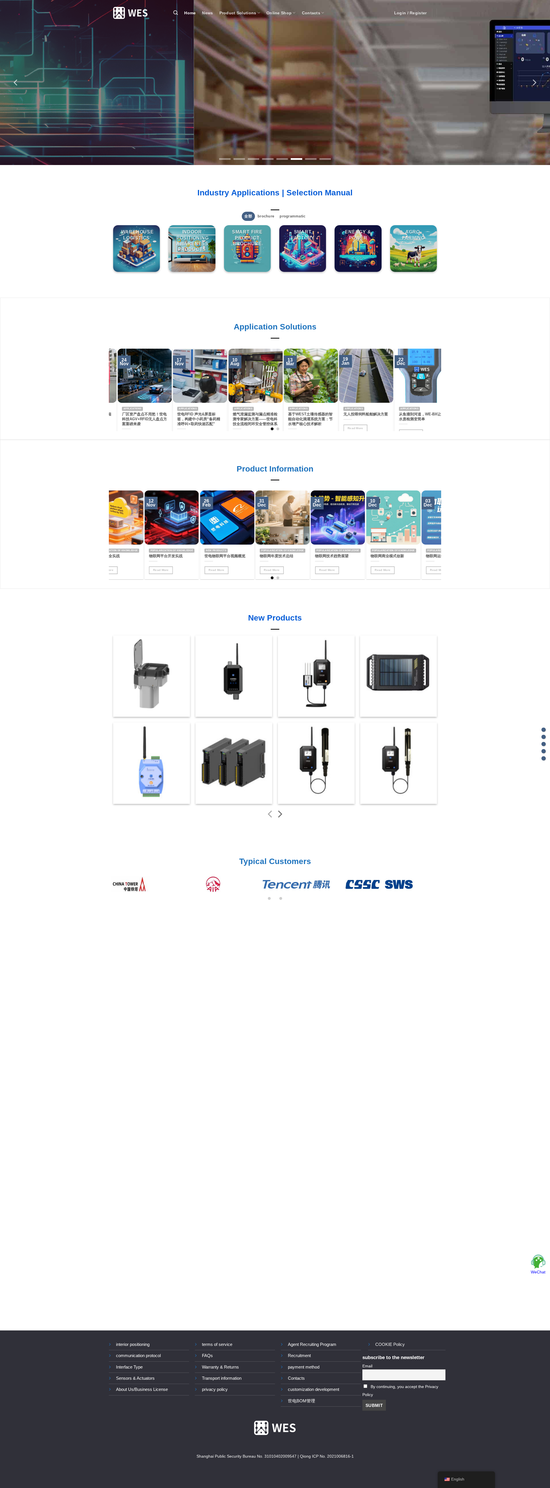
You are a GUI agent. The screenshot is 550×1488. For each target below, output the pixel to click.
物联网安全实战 (251, 556)
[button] (175, 12)
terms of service (217, 1344)
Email (367, 1366)
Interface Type (129, 1367)
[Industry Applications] (543, 730)
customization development (313, 1389)
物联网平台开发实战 (310, 556)
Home (190, 13)
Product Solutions (237, 13)
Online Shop (279, 13)
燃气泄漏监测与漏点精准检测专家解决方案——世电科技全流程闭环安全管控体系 (357, 419)
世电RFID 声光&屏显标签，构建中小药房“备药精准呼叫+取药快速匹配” (301, 419)
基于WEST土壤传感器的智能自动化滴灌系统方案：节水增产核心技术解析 (413, 419)
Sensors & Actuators (135, 1378)
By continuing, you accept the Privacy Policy (400, 1391)
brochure (266, 216)
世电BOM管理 (301, 1400)
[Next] (534, 82)
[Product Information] (543, 744)
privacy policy (215, 1389)
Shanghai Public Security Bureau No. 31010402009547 (246, 1456)
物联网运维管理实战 (144, 556)
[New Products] (543, 751)
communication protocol (138, 1355)
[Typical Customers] (543, 758)
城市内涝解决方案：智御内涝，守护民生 (136, 416)
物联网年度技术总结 (421, 556)
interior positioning (133, 1344)
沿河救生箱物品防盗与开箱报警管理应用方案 (191, 416)
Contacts (311, 13)
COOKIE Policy (390, 1344)
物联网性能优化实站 (199, 556)
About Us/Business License (142, 1389)
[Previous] (16, 82)
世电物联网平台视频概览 (369, 556)
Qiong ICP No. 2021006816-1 (327, 1456)
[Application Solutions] (543, 737)
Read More (360, 570)
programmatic (292, 216)
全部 (248, 216)
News (207, 13)
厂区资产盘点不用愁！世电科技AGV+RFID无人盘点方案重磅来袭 (247, 419)
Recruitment (299, 1355)
